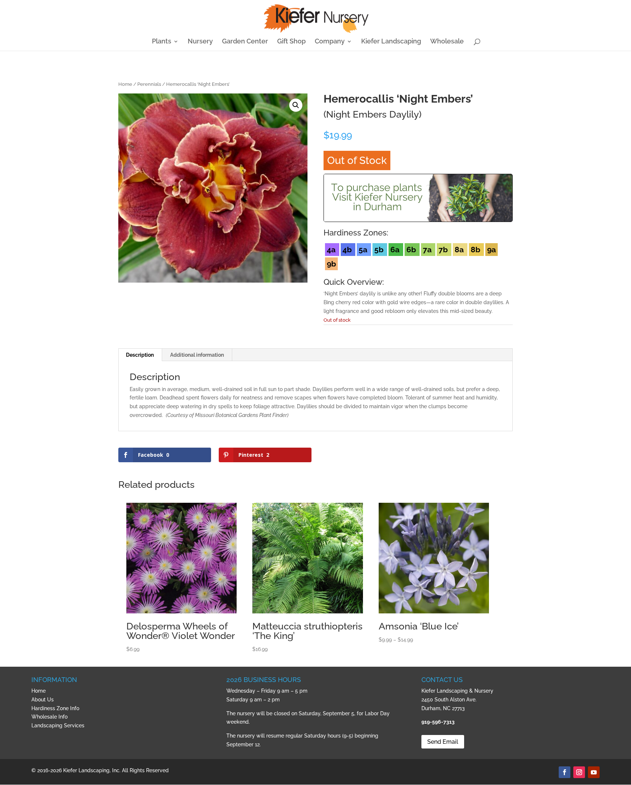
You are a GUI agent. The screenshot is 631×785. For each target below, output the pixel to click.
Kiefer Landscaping (391, 42)
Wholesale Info (49, 717)
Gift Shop (291, 42)
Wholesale (447, 42)
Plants (161, 42)
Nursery (200, 42)
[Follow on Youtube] (594, 772)
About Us (42, 699)
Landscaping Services (57, 725)
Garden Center (245, 42)
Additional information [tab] (197, 355)
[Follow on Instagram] (579, 772)
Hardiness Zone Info (55, 708)
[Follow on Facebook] (564, 772)
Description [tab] (140, 355)
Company (330, 42)
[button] (295, 105)
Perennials (149, 84)
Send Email (442, 741)
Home (125, 84)
